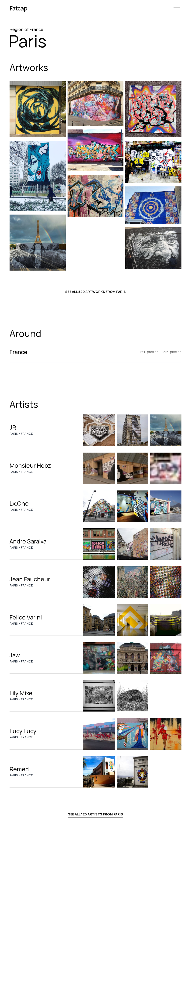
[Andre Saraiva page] (99, 544)
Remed (19, 769)
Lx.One (19, 503)
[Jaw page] (99, 658)
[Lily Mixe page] (99, 696)
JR (13, 427)
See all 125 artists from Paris (95, 814)
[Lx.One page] (99, 506)
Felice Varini (26, 617)
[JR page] (99, 430)
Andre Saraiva (28, 541)
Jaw (15, 655)
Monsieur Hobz (30, 465)
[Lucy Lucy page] (99, 733)
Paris (14, 433)
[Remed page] (99, 772)
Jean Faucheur (30, 579)
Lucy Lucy (23, 731)
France (27, 433)
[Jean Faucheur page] (99, 582)
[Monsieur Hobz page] (99, 468)
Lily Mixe (21, 693)
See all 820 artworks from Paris (95, 291)
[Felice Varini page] (99, 620)
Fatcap (18, 8)
